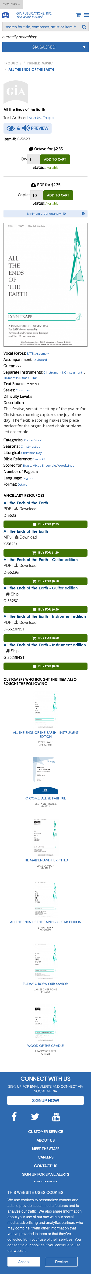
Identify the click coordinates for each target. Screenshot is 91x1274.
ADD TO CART (55, 159)
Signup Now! (45, 1100)
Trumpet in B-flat (15, 378)
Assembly (42, 353)
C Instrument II (74, 372)
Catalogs (10, 4)
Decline (61, 1261)
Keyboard (40, 360)
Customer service (45, 1131)
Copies (24, 194)
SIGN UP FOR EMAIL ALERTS (45, 1174)
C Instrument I (53, 372)
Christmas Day (31, 453)
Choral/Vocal (33, 440)
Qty (24, 158)
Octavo (23, 484)
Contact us (45, 1166)
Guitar (32, 378)
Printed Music (40, 63)
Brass (27, 465)
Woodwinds (65, 465)
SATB (30, 353)
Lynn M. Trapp (40, 117)
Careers (45, 1157)
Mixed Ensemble (44, 465)
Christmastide (30, 446)
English (28, 478)
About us (46, 1140)
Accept (24, 1261)
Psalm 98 (38, 459)
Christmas (23, 390)
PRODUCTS (12, 63)
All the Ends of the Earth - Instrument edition (45, 616)
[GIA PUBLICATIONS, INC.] (5, 14)
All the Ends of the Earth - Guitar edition (41, 559)
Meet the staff (45, 1149)
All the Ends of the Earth (26, 503)
